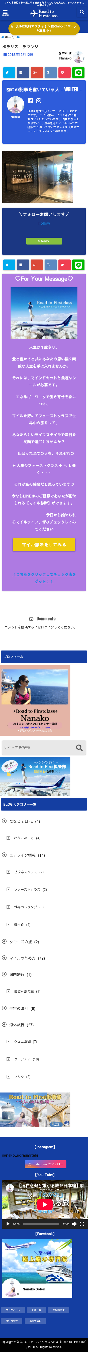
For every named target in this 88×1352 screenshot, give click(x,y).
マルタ (19, 1076)
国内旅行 (16, 974)
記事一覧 (36, 1310)
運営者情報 (35, 1321)
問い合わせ (12, 1321)
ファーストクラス (27, 889)
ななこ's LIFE (21, 821)
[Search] (79, 748)
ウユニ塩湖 (22, 1041)
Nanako (65, 58)
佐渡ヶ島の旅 (24, 991)
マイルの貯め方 (22, 958)
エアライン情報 (22, 855)
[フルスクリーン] (82, 1224)
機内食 (19, 924)
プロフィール (13, 1310)
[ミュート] (74, 1224)
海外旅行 (16, 1024)
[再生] (8, 1224)
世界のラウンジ (25, 907)
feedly (45, 241)
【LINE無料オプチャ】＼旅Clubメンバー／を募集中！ (45, 28)
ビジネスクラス (25, 872)
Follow (44, 223)
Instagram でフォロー (48, 1164)
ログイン (47, 627)
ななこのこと (24, 838)
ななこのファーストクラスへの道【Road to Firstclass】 (52, 1342)
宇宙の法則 (18, 1008)
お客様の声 (59, 1310)
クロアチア (22, 1059)
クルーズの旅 (20, 941)
